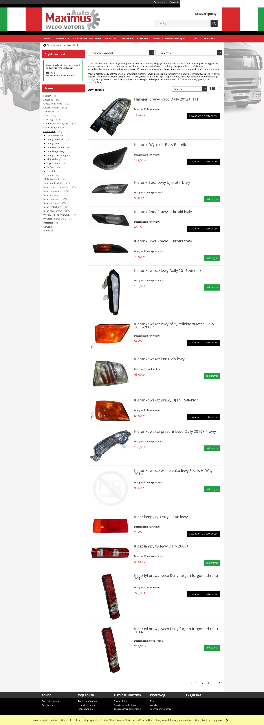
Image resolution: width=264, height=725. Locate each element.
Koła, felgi (48, 119)
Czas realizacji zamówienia (127, 708)
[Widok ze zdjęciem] (212, 88)
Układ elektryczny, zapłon (56, 187)
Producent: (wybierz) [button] (102, 52)
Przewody (48, 175)
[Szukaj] (214, 23)
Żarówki (50, 167)
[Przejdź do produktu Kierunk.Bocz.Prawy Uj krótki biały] (110, 219)
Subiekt (47, 95)
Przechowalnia (85, 708)
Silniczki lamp (53, 159)
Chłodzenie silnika (52, 103)
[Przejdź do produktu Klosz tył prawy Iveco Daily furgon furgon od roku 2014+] (110, 597)
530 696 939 (52, 75)
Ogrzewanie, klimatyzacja (56, 123)
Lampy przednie (54, 139)
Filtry (45, 115)
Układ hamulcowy (52, 191)
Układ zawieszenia (52, 210)
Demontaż (48, 111)
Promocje (48, 230)
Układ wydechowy (52, 206)
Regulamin (47, 705)
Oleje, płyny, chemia (53, 127)
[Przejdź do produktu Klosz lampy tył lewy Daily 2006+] (110, 552)
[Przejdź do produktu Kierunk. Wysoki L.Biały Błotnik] (110, 158)
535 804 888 (68, 75)
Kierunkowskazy (54, 135)
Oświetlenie (49, 131)
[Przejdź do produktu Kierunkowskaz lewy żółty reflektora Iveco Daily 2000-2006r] (110, 336)
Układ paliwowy (51, 202)
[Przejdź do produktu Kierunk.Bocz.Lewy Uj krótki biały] (110, 189)
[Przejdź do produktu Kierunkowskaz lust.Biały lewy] (110, 374)
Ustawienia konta (86, 705)
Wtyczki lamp (53, 163)
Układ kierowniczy (52, 195)
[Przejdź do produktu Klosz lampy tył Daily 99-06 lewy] (110, 526)
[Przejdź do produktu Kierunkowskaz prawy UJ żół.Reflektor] (110, 411)
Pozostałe (51, 171)
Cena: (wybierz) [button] (167, 52)
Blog (152, 701)
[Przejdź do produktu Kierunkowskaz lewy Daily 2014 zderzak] (110, 292)
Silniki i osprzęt (51, 179)
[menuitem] (48, 38)
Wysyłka (154, 705)
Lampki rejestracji (55, 151)
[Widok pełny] (219, 88)
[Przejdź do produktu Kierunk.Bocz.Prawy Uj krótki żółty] (110, 248)
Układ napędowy (51, 199)
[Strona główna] (72, 19)
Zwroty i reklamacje (52, 701)
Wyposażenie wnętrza (54, 218)
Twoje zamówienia (87, 701)
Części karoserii (51, 107)
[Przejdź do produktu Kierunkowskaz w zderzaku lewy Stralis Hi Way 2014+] (110, 488)
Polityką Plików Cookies (112, 720)
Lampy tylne (52, 143)
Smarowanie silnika (53, 183)
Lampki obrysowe (55, 147)
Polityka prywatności (160, 708)
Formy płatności (122, 701)
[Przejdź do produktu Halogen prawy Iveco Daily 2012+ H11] (110, 117)
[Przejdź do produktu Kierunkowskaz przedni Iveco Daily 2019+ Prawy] (110, 446)
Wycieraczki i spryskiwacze (57, 214)
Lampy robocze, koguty (58, 155)
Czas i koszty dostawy (125, 705)
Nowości (47, 226)
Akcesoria (48, 99)
